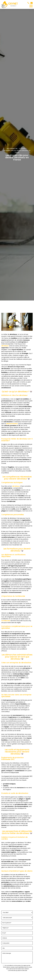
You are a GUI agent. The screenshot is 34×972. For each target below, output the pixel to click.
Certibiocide (5, 621)
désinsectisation (12, 424)
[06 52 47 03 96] (29, 3)
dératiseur (5, 346)
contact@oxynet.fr (31, 3)
